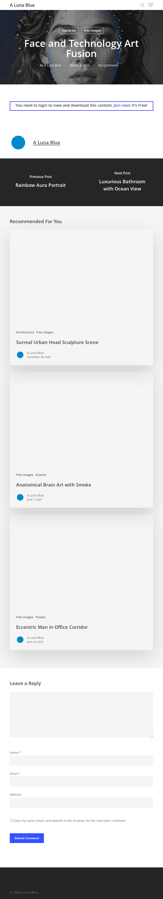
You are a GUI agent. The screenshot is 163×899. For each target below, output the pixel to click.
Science (40, 475)
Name (15, 753)
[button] (151, 5)
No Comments (108, 65)
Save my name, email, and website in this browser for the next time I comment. (70, 821)
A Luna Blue (22, 5)
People (40, 617)
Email (15, 774)
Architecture (25, 332)
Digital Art (69, 30)
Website (15, 795)
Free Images (92, 30)
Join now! (122, 105)
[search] (142, 5)
